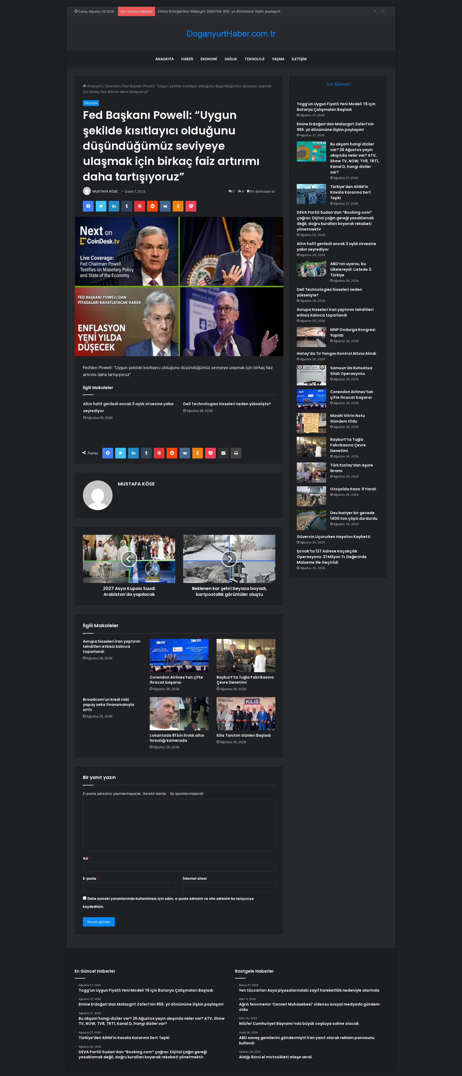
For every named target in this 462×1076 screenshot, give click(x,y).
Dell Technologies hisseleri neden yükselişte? (227, 404)
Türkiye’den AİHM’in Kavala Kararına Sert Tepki (350, 192)
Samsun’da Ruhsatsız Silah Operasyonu (351, 370)
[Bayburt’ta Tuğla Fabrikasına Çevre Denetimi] (246, 655)
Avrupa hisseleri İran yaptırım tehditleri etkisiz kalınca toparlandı (111, 646)
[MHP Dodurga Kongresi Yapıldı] (311, 337)
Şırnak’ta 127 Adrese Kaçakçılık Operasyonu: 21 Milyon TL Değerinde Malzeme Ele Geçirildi (332, 556)
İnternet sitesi (195, 878)
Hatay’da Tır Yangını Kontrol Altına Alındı (336, 353)
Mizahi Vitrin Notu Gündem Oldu (347, 418)
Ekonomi (209, 59)
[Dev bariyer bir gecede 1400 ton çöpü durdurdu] (311, 520)
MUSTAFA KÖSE (105, 191)
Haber (187, 59)
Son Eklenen (338, 83)
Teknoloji (254, 59)
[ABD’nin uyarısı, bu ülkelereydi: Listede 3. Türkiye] (311, 269)
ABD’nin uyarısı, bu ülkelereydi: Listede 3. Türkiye (351, 269)
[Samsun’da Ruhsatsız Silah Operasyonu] (311, 375)
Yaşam (278, 59)
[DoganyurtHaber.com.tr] (231, 33)
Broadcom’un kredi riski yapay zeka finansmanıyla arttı (108, 704)
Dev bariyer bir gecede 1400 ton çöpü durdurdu (354, 515)
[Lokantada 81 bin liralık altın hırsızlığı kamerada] (179, 713)
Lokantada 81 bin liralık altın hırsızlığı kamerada (177, 738)
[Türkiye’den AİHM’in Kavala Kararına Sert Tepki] (311, 194)
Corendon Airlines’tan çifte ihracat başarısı (176, 680)
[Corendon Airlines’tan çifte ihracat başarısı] (179, 655)
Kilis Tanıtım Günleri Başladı (244, 735)
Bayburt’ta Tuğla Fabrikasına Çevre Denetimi (245, 680)
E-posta (91, 878)
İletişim (299, 59)
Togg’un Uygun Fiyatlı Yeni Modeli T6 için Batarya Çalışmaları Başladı (336, 106)
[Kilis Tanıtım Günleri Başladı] (246, 713)
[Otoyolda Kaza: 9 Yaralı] (311, 496)
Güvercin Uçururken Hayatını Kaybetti (334, 536)
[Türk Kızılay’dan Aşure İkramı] (311, 472)
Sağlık (231, 59)
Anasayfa (164, 59)
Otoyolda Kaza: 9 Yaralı (353, 489)
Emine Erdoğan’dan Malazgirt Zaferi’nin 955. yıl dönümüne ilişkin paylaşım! (335, 126)
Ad (86, 858)
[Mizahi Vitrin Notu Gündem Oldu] (311, 423)
